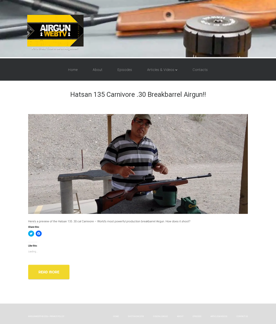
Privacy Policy (57, 316)
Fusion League (160, 316)
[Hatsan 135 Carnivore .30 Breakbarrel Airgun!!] (138, 163)
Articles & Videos (160, 70)
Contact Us (242, 316)
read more (48, 272)
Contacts (200, 70)
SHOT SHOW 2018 (136, 316)
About (98, 70)
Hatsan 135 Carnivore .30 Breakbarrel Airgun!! (138, 94)
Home (73, 70)
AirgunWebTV (35, 316)
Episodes (125, 70)
